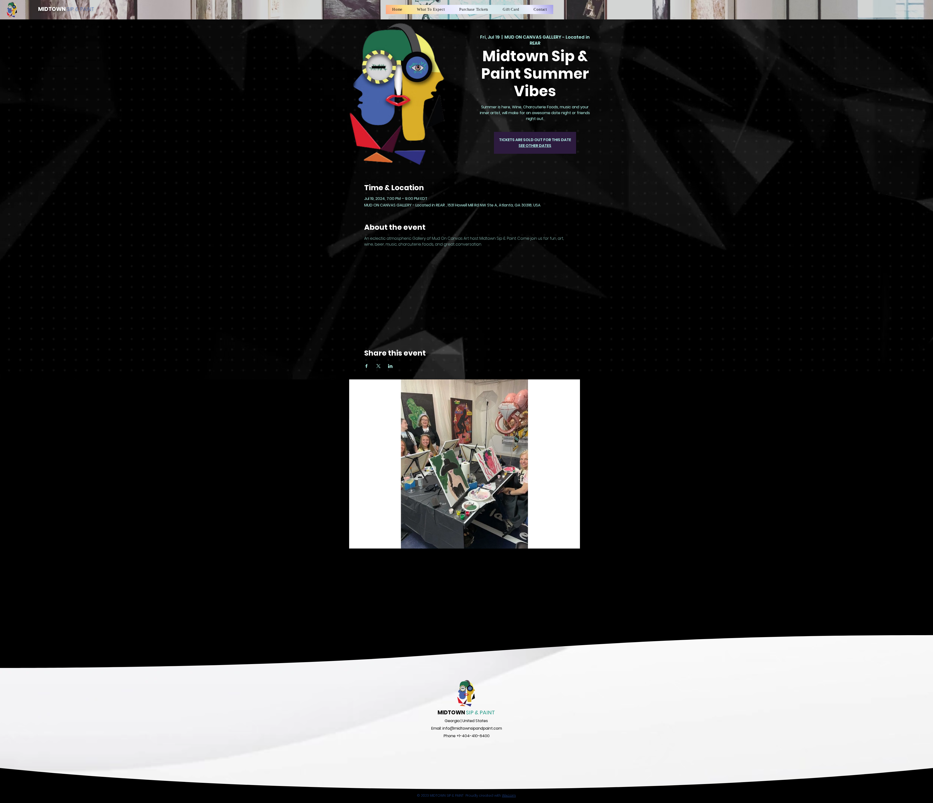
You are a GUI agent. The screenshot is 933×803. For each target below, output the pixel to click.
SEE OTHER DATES (534, 145)
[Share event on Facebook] (366, 366)
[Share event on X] (378, 366)
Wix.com (509, 795)
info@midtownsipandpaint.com (472, 728)
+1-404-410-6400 (473, 736)
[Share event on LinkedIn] (390, 366)
